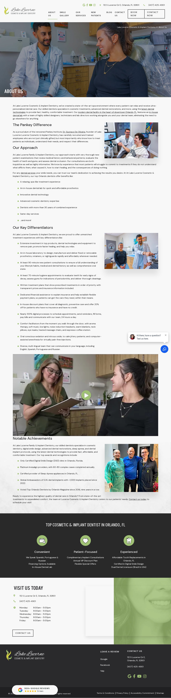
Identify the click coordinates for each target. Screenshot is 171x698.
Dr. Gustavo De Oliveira (74, 131)
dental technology (40, 194)
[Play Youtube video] (85, 395)
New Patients (96, 14)
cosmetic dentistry (40, 201)
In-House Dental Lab (42, 567)
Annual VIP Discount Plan (85, 560)
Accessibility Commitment (142, 693)
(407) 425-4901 (156, 5)
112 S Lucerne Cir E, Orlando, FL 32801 (121, 5)
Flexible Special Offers (85, 563)
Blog (109, 12)
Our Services (81, 14)
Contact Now (152, 14)
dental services (28, 173)
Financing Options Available (42, 563)
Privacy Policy (122, 693)
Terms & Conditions (105, 693)
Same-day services (29, 213)
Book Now (134, 14)
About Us (51, 14)
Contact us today (137, 499)
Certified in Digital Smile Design (129, 563)
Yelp (102, 671)
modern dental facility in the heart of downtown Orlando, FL (107, 112)
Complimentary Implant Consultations (85, 557)
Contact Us (120, 14)
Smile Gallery (64, 14)
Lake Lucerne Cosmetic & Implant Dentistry (136, 27)
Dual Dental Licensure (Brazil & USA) (128, 567)
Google (103, 659)
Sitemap (160, 693)
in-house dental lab (32, 188)
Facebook (105, 665)
